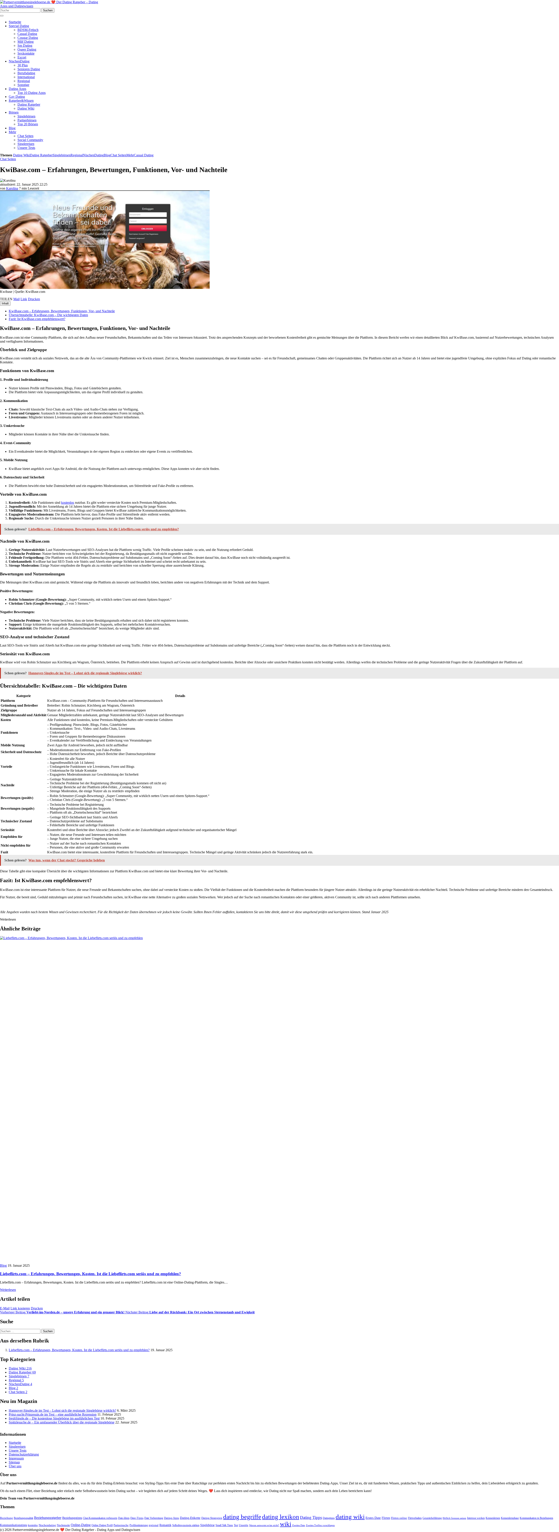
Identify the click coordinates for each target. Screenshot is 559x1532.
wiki (285, 1524)
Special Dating (19, 26)
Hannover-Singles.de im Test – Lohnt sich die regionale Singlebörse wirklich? (62, 1410)
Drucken (34, 299)
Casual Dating (27, 34)
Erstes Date (373, 1518)
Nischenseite (63, 1525)
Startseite (15, 22)
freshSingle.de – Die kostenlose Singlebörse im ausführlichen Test (54, 1418)
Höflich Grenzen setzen (454, 1518)
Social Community (30, 140)
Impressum (16, 1458)
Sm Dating (24, 45)
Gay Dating (17, 96)
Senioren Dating (28, 69)
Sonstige (23, 85)
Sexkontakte (26, 53)
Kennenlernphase (510, 1518)
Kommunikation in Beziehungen (536, 1518)
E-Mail (5, 1308)
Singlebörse (207, 1525)
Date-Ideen (123, 1518)
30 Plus (22, 65)
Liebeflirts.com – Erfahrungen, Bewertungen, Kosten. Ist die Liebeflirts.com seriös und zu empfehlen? (90, 1273)
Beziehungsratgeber (47, 1518)
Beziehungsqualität (23, 1518)
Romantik (165, 1525)
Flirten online (399, 1518)
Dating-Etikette (190, 1518)
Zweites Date (298, 1525)
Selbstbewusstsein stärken (185, 1525)
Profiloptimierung (138, 1525)
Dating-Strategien (211, 1518)
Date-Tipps (136, 1518)
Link (24, 299)
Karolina (12, 188)
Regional (23, 81)
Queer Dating (26, 49)
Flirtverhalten (415, 1518)
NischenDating (19, 61)
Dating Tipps (311, 1517)
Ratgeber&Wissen (21, 100)
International (26, 77)
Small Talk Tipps (224, 1525)
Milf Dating (25, 41)
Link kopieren (20, 1308)
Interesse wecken (476, 1518)
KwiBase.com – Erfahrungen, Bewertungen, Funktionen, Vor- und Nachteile (62, 311)
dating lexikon (280, 1516)
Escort (21, 57)
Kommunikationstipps (13, 1525)
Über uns (15, 1466)
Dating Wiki (25, 108)
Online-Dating (81, 1525)
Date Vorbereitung (153, 1518)
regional (154, 1525)
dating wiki (350, 1516)
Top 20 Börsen (27, 124)
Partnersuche (121, 1525)
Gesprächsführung (432, 1518)
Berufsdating (26, 73)
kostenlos (67, 502)
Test (236, 1525)
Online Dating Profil (102, 1525)
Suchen (48, 10)
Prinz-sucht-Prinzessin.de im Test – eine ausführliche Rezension (53, 1414)
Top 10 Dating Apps (31, 93)
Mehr (12, 132)
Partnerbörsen (26, 120)
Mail (16, 299)
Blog (12, 128)
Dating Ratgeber (28, 104)
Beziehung (6, 1518)
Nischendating (47, 1525)
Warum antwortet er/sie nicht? (264, 1525)
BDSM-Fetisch (27, 30)
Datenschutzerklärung (24, 1454)
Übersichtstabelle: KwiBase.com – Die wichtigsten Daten (48, 315)
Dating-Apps (171, 1518)
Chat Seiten (25, 136)
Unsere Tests (26, 148)
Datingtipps (329, 1518)
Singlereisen (25, 144)
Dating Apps (17, 89)
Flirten (386, 1518)
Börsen (14, 112)
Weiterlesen (8, 1290)
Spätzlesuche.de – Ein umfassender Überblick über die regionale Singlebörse (61, 1422)
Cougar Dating (27, 38)
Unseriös (243, 1525)
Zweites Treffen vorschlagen (320, 1525)
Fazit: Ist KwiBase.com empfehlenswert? (37, 319)
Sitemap (14, 1462)
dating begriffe (242, 1516)
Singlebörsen (26, 116)
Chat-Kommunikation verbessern (100, 1518)
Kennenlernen (493, 1518)
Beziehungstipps (72, 1518)
